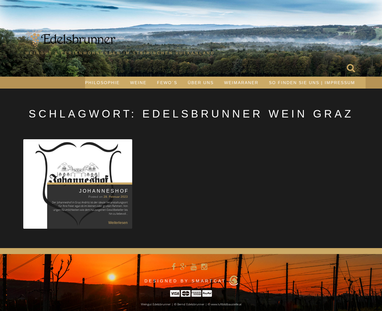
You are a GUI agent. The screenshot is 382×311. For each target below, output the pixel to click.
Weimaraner (241, 82)
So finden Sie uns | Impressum (312, 82)
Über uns (201, 82)
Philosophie (102, 82)
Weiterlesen (118, 223)
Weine (138, 82)
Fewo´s (167, 82)
